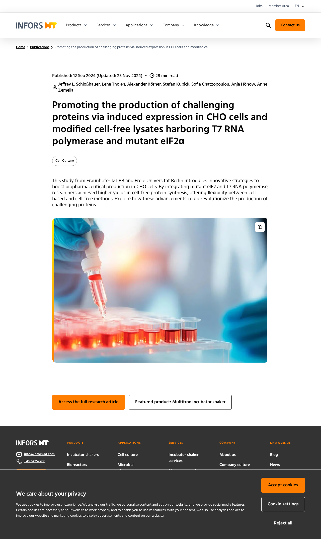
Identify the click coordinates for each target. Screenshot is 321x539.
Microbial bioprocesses (129, 468)
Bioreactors (77, 465)
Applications (136, 25)
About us (227, 455)
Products (74, 25)
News (275, 465)
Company (171, 25)
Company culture (234, 465)
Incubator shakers (83, 455)
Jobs (259, 6)
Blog (274, 455)
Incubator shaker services (184, 458)
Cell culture (128, 455)
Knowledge (204, 25)
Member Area (279, 6)
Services (104, 25)
